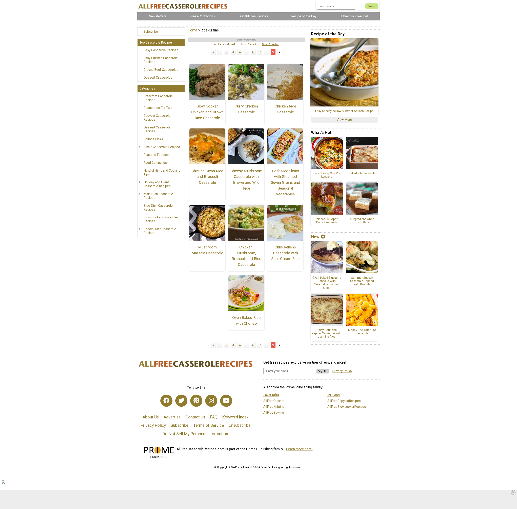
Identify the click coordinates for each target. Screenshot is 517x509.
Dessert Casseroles (158, 77)
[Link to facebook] (166, 401)
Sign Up (322, 371)
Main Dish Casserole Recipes (158, 196)
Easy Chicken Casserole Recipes (161, 60)
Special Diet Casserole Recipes (160, 231)
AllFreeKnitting (273, 407)
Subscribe (151, 31)
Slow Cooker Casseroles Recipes (161, 219)
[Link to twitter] (181, 401)
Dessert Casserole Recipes (157, 129)
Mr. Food (333, 395)
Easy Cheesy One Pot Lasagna (327, 175)
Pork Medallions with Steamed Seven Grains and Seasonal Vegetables (285, 182)
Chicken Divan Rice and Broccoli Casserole (207, 177)
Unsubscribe (240, 425)
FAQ (213, 417)
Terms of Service (208, 425)
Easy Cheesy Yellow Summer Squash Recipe (344, 111)
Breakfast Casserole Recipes (158, 98)
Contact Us (195, 417)
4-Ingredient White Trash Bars (362, 221)
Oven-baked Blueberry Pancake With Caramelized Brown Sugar (326, 283)
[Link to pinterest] (196, 401)
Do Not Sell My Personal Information (195, 433)
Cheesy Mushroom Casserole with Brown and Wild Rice (246, 180)
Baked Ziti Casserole (362, 173)
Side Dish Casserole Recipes (158, 207)
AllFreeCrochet (273, 401)
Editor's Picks (153, 139)
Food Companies (156, 163)
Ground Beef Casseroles (161, 70)
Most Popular (270, 44)
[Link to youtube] (226, 401)
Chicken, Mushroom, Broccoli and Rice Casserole (246, 256)
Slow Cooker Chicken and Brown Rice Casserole (207, 112)
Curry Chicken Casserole (246, 109)
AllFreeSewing (273, 412)
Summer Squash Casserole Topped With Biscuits (362, 281)
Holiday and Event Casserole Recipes (157, 184)
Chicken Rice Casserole (285, 109)
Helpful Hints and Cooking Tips (162, 172)
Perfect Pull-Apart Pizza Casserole (326, 221)
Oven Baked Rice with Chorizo (246, 320)
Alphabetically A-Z (224, 44)
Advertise (172, 417)
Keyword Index (235, 417)
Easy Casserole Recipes (161, 50)
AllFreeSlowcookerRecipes (346, 407)
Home (192, 30)
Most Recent (248, 44)
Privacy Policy (153, 425)
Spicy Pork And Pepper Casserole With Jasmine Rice (327, 333)
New (315, 236)
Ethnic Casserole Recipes (162, 147)
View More (344, 120)
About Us (151, 417)
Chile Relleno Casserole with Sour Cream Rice (285, 253)
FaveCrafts (271, 395)
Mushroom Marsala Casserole (207, 250)
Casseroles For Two (158, 108)
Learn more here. (299, 449)
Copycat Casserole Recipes (157, 117)
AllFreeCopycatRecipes (344, 401)
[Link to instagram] (211, 401)
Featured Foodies (156, 155)
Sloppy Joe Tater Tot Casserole (362, 332)
